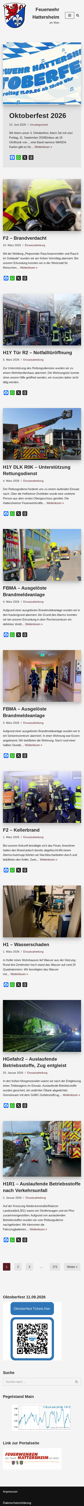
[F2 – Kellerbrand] (42, 797)
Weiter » (72, 1266)
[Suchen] (77, 15)
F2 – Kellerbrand (21, 830)
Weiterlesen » (43, 147)
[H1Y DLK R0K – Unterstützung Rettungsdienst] (42, 434)
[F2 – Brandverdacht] (42, 205)
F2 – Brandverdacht (24, 238)
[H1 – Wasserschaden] (42, 911)
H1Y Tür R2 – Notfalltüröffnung (37, 352)
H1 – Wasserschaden (26, 944)
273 (55, 1266)
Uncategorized (39, 124)
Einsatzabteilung (35, 245)
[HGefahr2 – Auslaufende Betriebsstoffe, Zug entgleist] (42, 1026)
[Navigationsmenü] (69, 15)
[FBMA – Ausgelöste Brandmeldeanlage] (42, 555)
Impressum (10, 1491)
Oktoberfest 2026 (37, 116)
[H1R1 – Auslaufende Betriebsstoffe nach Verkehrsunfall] (42, 1149)
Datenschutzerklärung (17, 1502)
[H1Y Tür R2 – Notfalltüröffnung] (42, 319)
